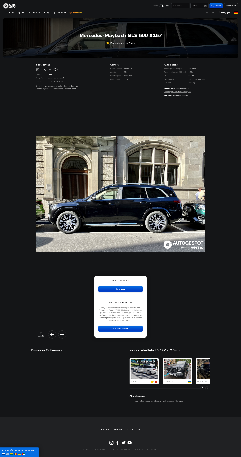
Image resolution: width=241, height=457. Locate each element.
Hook (50, 74)
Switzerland (59, 78)
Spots (167, 6)
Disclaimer (152, 450)
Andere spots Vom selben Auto (176, 88)
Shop (46, 13)
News (156, 6)
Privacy (139, 450)
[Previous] (202, 388)
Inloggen (225, 13)
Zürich (50, 78)
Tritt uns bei (34, 13)
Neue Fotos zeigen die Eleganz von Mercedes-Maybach (158, 401)
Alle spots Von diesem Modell (176, 95)
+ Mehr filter (231, 6)
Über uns (105, 429)
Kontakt (119, 429)
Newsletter (133, 429)
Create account (120, 328)
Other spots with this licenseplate (177, 92)
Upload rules (59, 13)
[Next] (207, 388)
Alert (212, 13)
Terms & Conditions (120, 450)
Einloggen (120, 289)
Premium (77, 13)
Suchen (218, 6)
